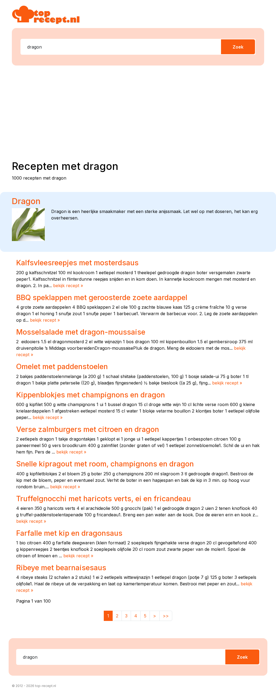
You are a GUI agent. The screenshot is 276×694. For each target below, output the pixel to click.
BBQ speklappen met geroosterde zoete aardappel (101, 297)
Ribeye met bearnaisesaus (61, 567)
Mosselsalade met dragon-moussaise (80, 332)
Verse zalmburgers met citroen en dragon (87, 429)
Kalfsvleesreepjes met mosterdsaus (77, 262)
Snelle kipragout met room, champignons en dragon (105, 463)
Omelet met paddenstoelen (62, 366)
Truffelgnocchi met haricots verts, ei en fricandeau (103, 498)
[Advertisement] (141, 112)
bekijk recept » (68, 285)
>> (166, 616)
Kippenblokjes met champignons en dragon (90, 394)
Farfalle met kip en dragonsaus (69, 533)
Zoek (238, 47)
